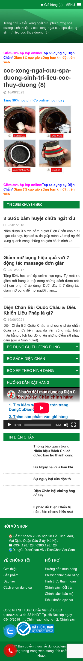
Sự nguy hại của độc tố (52, 478)
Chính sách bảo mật (59, 593)
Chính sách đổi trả (58, 587)
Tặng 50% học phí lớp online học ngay (33, 100)
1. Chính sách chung (38, 619)
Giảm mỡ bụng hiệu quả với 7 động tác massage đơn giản (36, 260)
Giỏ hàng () (53, 4)
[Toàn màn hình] (73, 424)
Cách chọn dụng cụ (17, 587)
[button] (70, 4)
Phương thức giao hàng (62, 575)
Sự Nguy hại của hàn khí (53, 467)
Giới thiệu (10, 568)
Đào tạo (9, 581)
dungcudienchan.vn (62, 646)
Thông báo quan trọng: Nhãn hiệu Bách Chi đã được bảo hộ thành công (53, 451)
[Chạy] (9, 424)
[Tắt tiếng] (66, 424)
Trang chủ (10, 23)
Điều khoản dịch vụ (59, 599)
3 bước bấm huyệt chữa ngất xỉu (39, 218)
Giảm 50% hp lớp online (22, 53)
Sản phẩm (10, 575)
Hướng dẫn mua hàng (61, 568)
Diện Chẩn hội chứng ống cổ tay (54, 493)
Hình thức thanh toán (60, 581)
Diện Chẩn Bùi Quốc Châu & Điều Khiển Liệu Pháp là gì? (40, 310)
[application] (41, 408)
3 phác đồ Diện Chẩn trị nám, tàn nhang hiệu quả (53, 509)
